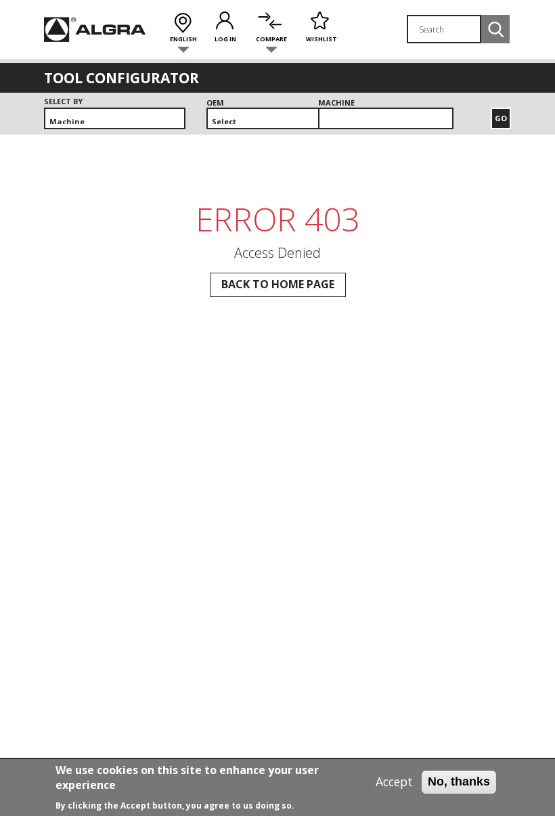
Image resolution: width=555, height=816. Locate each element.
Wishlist (321, 39)
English (183, 39)
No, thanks (459, 781)
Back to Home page (277, 284)
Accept (394, 782)
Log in (225, 39)
